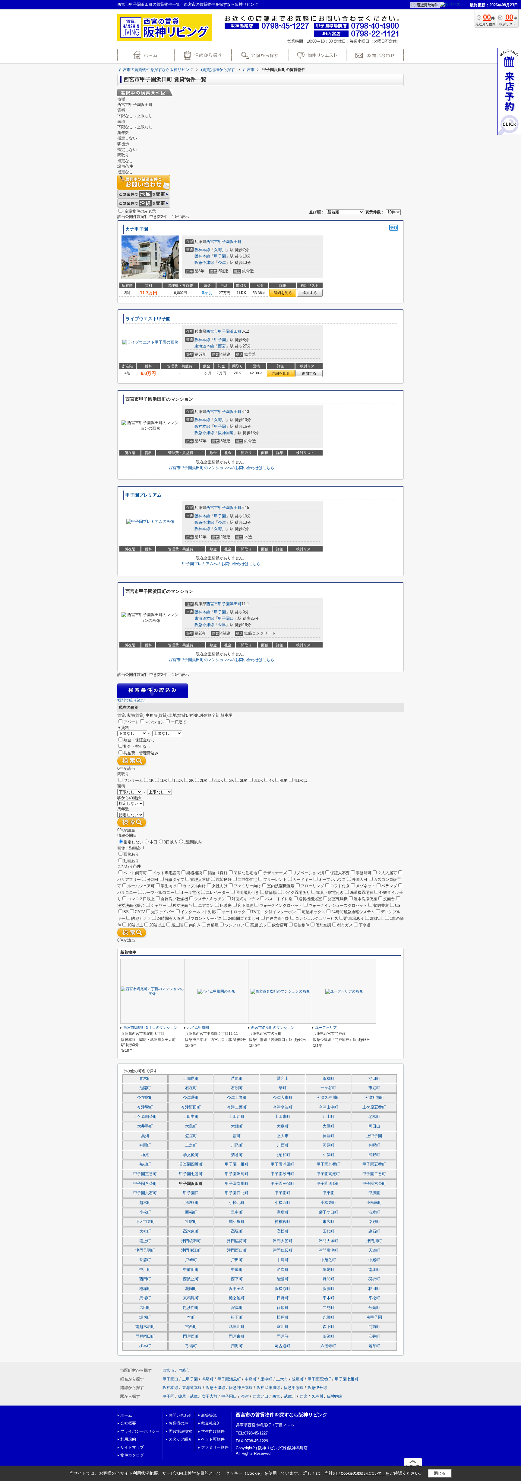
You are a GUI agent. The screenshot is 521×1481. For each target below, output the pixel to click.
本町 (191, 1317)
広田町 (145, 1308)
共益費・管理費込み (141, 753)
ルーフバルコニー (158, 892)
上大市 (283, 1136)
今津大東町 (282, 1098)
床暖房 (226, 905)
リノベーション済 (308, 873)
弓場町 (191, 1346)
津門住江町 (191, 1250)
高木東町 (191, 1231)
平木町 (328, 1298)
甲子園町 (282, 1193)
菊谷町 (237, 1155)
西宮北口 (260, 1396)
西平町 (237, 1279)
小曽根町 (191, 1203)
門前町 (374, 1327)
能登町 (283, 1279)
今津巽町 (145, 1107)
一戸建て (178, 722)
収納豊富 (381, 905)
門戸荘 (283, 1336)
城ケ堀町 (237, 1222)
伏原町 (283, 1308)
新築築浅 (209, 1415)
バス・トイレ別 (278, 899)
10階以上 (135, 925)
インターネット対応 (198, 912)
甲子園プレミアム (143, 495)
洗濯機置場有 (361, 892)
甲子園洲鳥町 (236, 1174)
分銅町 (374, 1308)
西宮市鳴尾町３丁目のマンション (150, 1027)
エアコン (206, 905)
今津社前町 (374, 1098)
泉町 (282, 1088)
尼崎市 (184, 1370)
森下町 (328, 1327)
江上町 (328, 1117)
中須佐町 (328, 1260)
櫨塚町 (145, 1289)
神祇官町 (282, 1222)
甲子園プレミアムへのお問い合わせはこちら (221, 563)
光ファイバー (163, 912)
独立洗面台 (182, 905)
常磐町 (145, 1260)
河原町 (328, 1145)
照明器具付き (247, 892)
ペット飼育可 (135, 873)
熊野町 (374, 1155)
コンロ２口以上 (141, 899)
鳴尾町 (328, 1270)
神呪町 (374, 1145)
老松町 (374, 1117)
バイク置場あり (296, 892)
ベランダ (389, 886)
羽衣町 (374, 1279)
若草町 (374, 1346)
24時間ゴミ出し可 (244, 918)
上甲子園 (374, 1136)
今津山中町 (328, 1107)
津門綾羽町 (191, 1241)
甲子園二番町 (374, 1174)
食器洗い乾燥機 (174, 899)
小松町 (145, 1212)
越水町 (145, 1203)
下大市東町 (145, 1222)
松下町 (237, 1317)
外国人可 (360, 879)
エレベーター (217, 892)
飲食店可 (280, 925)
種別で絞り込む (131, 700)
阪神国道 (226, 432)
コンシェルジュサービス (316, 918)
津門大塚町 (328, 1241)
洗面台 (389, 899)
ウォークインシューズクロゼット (337, 905)
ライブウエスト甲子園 (148, 318)
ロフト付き (340, 886)
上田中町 (191, 1117)
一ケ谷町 (328, 1088)
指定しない (133, 842)
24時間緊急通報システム (353, 912)
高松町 (283, 1231)
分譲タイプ (174, 879)
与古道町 (282, 1346)
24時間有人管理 (171, 918)
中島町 (283, 1260)
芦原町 (237, 1078)
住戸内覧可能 (277, 918)
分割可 (153, 879)
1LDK (178, 780)
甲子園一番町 (236, 1164)
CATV (140, 912)
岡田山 (374, 1126)
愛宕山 (283, 1078)
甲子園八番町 (145, 1184)
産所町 (283, 1212)
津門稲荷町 (237, 1241)
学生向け (168, 886)
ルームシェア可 (141, 886)
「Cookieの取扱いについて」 (361, 1473)
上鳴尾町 (191, 1078)
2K (191, 780)
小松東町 (328, 1203)
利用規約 (128, 1439)
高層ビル (258, 925)
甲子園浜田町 (230, 241)
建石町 (374, 1231)
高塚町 (237, 1231)
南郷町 (374, 1270)
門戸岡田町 (145, 1336)
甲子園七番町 (191, 1174)
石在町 (191, 1088)
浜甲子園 (237, 1289)
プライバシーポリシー (139, 1431)
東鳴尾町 (191, 1298)
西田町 (145, 1279)
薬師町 (328, 1336)
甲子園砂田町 (282, 1174)
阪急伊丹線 (317, 1387)
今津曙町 (191, 1098)
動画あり (131, 861)
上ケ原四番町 (145, 1117)
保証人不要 (340, 873)
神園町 (145, 1145)
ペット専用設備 (166, 873)
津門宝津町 (328, 1250)
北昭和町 (282, 1155)
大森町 (283, 1126)
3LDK (258, 780)
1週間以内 (193, 842)
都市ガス (345, 925)
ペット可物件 (213, 1439)
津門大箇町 (282, 1241)
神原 (145, 1155)
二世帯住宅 (247, 879)
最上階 (177, 925)
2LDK (218, 780)
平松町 (374, 1298)
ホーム (126, 1415)
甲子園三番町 (145, 1174)
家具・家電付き (330, 892)
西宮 (222, 346)
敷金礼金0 (210, 1423)
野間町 (328, 1279)
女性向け (220, 886)
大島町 (191, 1126)
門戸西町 (191, 1336)
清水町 (374, 1212)
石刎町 (237, 1088)
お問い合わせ (180, 1415)
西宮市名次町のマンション (273, 1027)
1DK (163, 780)
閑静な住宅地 (245, 873)
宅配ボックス (313, 912)
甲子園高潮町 (328, 1174)
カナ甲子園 (136, 229)
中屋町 (237, 1270)
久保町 (328, 1155)
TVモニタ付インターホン (273, 912)
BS (126, 912)
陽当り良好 (218, 873)
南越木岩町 (145, 1327)
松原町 (283, 1317)
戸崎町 (191, 1260)
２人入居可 (387, 873)
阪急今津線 (204, 262)
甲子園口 (226, 618)
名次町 (283, 1270)
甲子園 (220, 256)
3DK (244, 780)
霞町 (237, 1136)
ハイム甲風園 (198, 1027)
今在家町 (145, 1098)
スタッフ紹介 (180, 1439)
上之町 (191, 1145)
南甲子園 (374, 1317)
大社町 (145, 1231)
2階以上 (377, 918)
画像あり (131, 854)
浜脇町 (328, 1289)
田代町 (328, 1231)
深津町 (237, 1308)
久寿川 (220, 250)
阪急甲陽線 (294, 1387)
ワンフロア (234, 925)
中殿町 (374, 1260)
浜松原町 (282, 1289)
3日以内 (171, 842)
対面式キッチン (245, 899)
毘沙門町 (191, 1308)
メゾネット (365, 886)
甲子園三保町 (282, 1184)
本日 (153, 842)
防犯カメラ (141, 918)
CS (397, 905)
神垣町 (328, 1136)
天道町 (374, 1250)
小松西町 (282, 1203)
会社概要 (128, 1423)
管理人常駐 (200, 879)
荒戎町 (328, 1078)
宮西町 (191, 1327)
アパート (131, 722)
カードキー (302, 879)
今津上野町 (237, 1098)
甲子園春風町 (236, 1184)
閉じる (440, 1473)
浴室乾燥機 (338, 899)
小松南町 (374, 1203)
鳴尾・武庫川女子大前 (197, 1396)
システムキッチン (210, 899)
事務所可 (363, 873)
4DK (284, 780)
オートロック (233, 912)
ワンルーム (133, 780)
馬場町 (145, 1298)
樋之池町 (237, 1298)
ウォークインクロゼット (280, 905)
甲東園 (328, 1193)
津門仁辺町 (282, 1250)
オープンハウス (332, 879)
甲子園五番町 (374, 1164)
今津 (222, 262)
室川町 (283, 1327)
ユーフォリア (326, 1027)
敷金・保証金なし (139, 740)
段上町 (145, 1241)
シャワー (158, 905)
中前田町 (191, 1270)
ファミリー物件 (215, 1447)
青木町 (145, 1078)
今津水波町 (282, 1107)
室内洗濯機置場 (281, 886)
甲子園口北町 (236, 1193)
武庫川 (290, 1396)
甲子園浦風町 (282, 1164)
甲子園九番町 (328, 1164)
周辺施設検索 (180, 1431)
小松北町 (237, 1203)
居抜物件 (301, 925)
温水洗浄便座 (365, 899)
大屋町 (328, 1126)
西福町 (191, 1212)
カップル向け (194, 886)
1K (151, 780)
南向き (195, 925)
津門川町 (374, 1241)
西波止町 (191, 1279)
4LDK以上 (302, 780)
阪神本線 (202, 250)
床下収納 (245, 905)
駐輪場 (271, 892)
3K (231, 780)
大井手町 (145, 1126)
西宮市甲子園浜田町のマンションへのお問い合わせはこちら (221, 467)
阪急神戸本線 (241, 1387)
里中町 (237, 1212)
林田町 (374, 1289)
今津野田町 (191, 1107)
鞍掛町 (145, 1164)
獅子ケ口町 (328, 1212)
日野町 (283, 1298)
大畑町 (237, 1126)
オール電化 (190, 892)
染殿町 (374, 1222)
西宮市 (212, 241)
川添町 (237, 1145)
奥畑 (145, 1136)
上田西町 (237, 1117)
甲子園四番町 (328, 1184)
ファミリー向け (247, 886)
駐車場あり (354, 918)
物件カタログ (132, 1455)
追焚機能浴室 (310, 899)
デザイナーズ (275, 873)
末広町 (328, 1222)
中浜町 (145, 1270)
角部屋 (213, 925)
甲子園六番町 (374, 1184)
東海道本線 (204, 346)
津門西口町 (237, 1250)
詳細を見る (283, 293)
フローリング (312, 886)
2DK (203, 780)
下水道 (365, 925)
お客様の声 (178, 1423)
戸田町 (237, 1260)
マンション (155, 722)
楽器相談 (194, 873)
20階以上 (157, 925)
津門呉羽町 (145, 1250)
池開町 (145, 1088)
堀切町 (145, 1317)
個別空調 (323, 925)
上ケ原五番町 (374, 1107)
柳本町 (145, 1346)
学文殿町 (191, 1155)
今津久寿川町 (328, 1098)
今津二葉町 (237, 1107)
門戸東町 (237, 1336)
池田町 (374, 1078)
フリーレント (275, 879)
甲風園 (374, 1193)
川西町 (283, 1145)
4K (271, 780)
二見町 (328, 1308)
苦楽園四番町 (191, 1164)
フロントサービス (206, 918)
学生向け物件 (213, 1431)
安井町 (374, 1336)
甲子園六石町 (145, 1193)
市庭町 (374, 1088)
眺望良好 (224, 879)
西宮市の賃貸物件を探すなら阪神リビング (281, 1414)
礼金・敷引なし (137, 746)
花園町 (191, 1289)
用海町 (237, 1346)
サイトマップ (132, 1447)
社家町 (191, 1222)
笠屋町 (191, 1136)
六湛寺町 (328, 1346)
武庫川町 (237, 1327)
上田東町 (282, 1117)
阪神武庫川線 (268, 1387)
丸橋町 (328, 1317)
